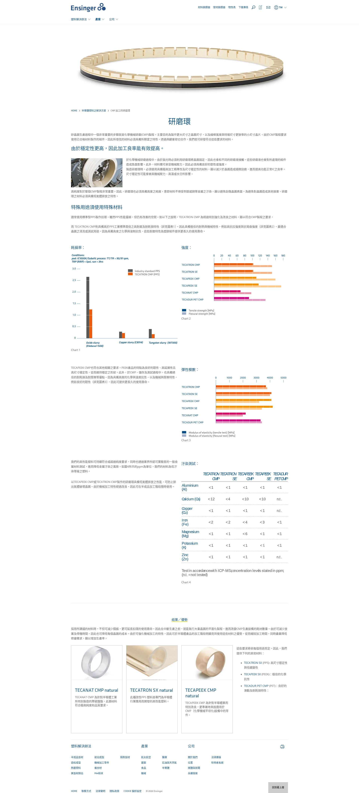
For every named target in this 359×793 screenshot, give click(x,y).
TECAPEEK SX (252, 674)
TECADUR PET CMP (256, 686)
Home (74, 111)
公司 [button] (111, 19)
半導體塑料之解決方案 (94, 111)
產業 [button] (98, 19)
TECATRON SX (253, 663)
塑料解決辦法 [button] (79, 19)
